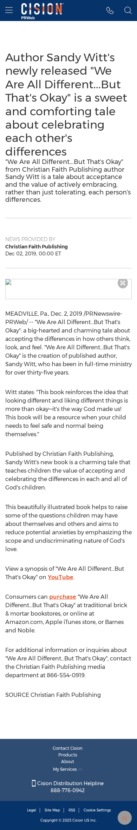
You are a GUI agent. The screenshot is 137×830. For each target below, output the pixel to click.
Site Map (52, 810)
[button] (68, 282)
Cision (77, 820)
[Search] (128, 10)
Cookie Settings (97, 810)
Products (67, 754)
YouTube (60, 577)
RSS (71, 810)
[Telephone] (110, 10)
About (67, 761)
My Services (65, 769)
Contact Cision (68, 748)
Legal (31, 810)
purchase (62, 597)
